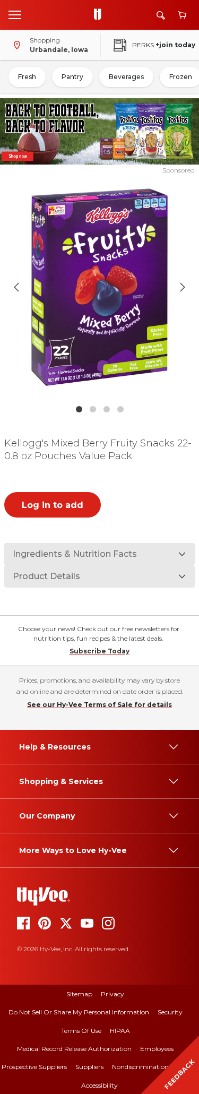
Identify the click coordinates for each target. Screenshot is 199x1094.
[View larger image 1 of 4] (100, 287)
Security (170, 1012)
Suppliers (89, 1067)
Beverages (126, 77)
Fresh (27, 77)
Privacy (112, 994)
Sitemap (79, 994)
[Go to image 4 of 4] (120, 409)
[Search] (160, 15)
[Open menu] (14, 14)
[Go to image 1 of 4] (79, 409)
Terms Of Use (81, 1031)
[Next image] (182, 287)
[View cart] (182, 15)
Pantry (72, 77)
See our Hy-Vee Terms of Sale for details (99, 705)
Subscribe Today (99, 651)
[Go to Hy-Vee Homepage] (100, 14)
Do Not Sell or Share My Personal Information (78, 1012)
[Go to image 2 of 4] (93, 409)
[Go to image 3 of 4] (107, 409)
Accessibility (99, 1085)
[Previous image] (16, 287)
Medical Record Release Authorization (74, 1049)
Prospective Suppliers (34, 1067)
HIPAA (120, 1031)
